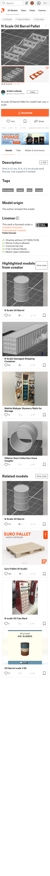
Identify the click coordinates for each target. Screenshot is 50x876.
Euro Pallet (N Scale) (15, 568)
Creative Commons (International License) (14, 230)
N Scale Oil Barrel (14, 310)
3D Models (8, 19)
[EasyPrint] (27, 3)
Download (26, 112)
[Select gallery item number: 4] (28, 662)
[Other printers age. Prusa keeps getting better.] (25, 138)
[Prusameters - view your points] (32, 3)
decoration (8, 190)
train (29, 190)
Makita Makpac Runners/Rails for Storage (23, 409)
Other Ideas (39, 19)
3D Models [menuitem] (13, 10)
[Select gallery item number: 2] (26, 403)
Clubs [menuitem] (32, 10)
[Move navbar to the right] (47, 10)
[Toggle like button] (6, 315)
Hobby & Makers (24, 19)
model (20, 190)
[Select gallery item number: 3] (26, 662)
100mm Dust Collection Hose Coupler (20, 459)
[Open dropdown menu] (46, 25)
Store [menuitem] (23, 10)
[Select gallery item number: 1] (23, 403)
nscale (39, 190)
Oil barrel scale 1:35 (15, 668)
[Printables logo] (2, 10)
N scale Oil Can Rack (16, 618)
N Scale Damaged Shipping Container (19, 360)
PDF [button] (45, 162)
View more (42, 265)
